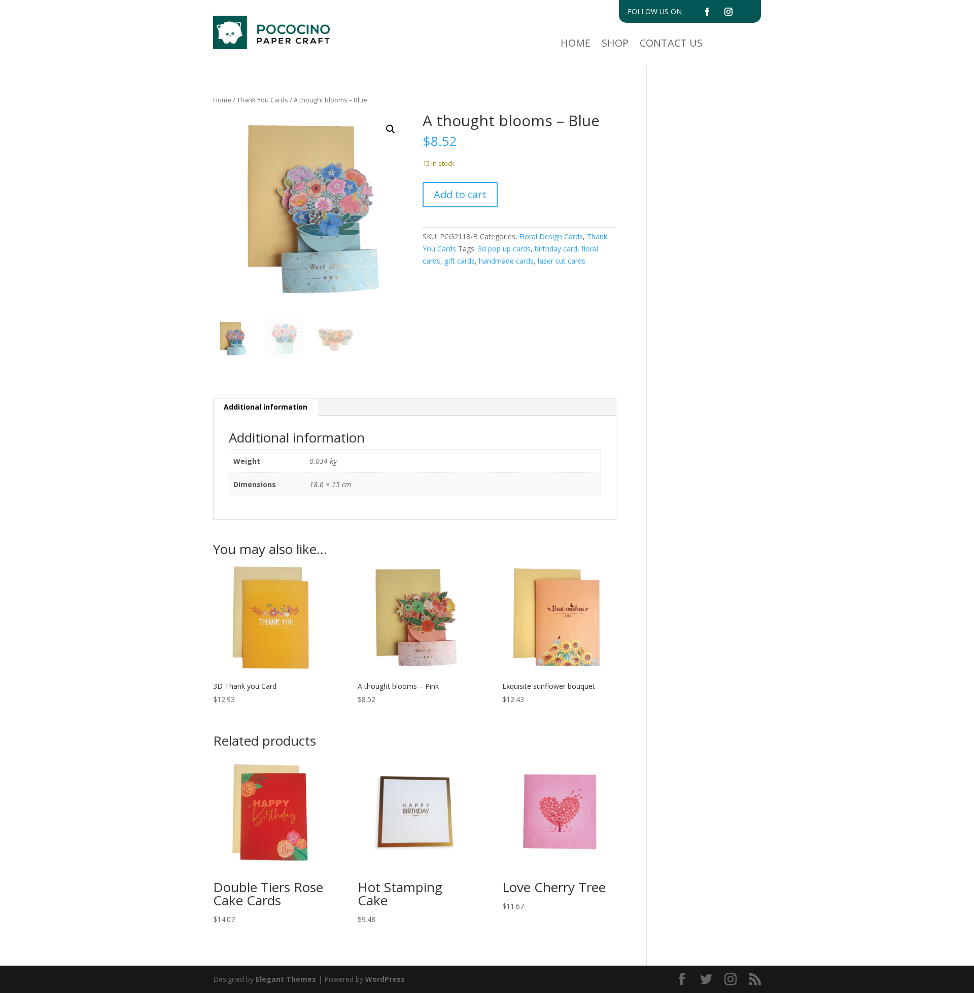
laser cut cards (561, 261)
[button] (390, 129)
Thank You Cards (262, 99)
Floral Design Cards (551, 236)
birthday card (556, 248)
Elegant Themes (286, 979)
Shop (615, 45)
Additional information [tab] (265, 407)
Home (575, 45)
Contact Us (671, 45)
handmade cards (506, 261)
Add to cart (460, 194)
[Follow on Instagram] (728, 12)
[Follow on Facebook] (707, 12)
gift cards (459, 261)
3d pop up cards (504, 248)
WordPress (385, 979)
